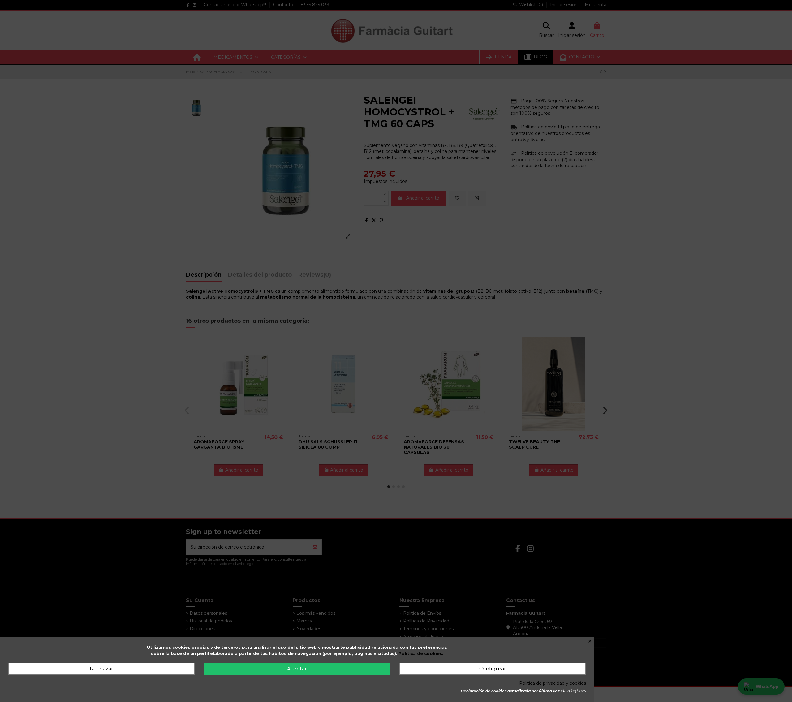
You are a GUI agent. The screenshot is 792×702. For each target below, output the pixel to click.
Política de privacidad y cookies (552, 683)
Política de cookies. (420, 653)
